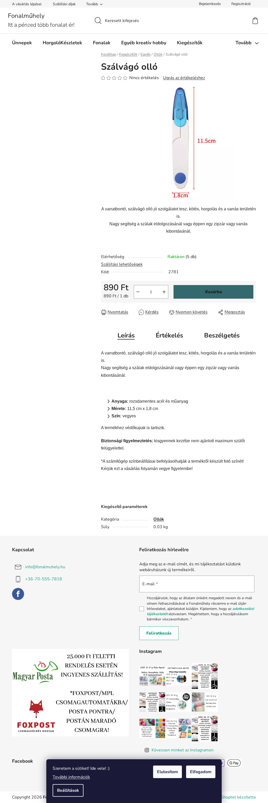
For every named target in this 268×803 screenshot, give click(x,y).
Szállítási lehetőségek (122, 264)
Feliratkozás (158, 633)
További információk (71, 777)
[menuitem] (22, 43)
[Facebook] (18, 594)
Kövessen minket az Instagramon (183, 750)
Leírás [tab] (126, 335)
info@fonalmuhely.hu (45, 567)
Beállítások (68, 790)
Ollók (158, 519)
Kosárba (213, 292)
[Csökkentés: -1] (138, 291)
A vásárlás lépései (26, 4)
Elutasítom (167, 772)
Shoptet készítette (238, 797)
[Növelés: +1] (164, 291)
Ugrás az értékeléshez (184, 78)
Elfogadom (200, 772)
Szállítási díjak (64, 4)
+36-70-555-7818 (43, 579)
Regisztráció (241, 3)
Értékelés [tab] (169, 335)
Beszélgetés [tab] (222, 335)
